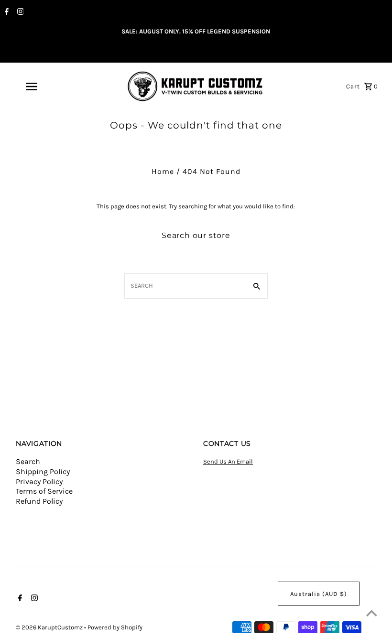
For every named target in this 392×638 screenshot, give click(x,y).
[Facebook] (5, 12)
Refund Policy (39, 501)
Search (28, 461)
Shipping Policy (43, 471)
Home (163, 171)
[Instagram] (19, 12)
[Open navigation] (50, 86)
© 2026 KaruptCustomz (50, 627)
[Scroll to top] (371, 613)
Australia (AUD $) (318, 593)
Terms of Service (44, 491)
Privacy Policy (39, 481)
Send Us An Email (228, 461)
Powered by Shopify (114, 627)
